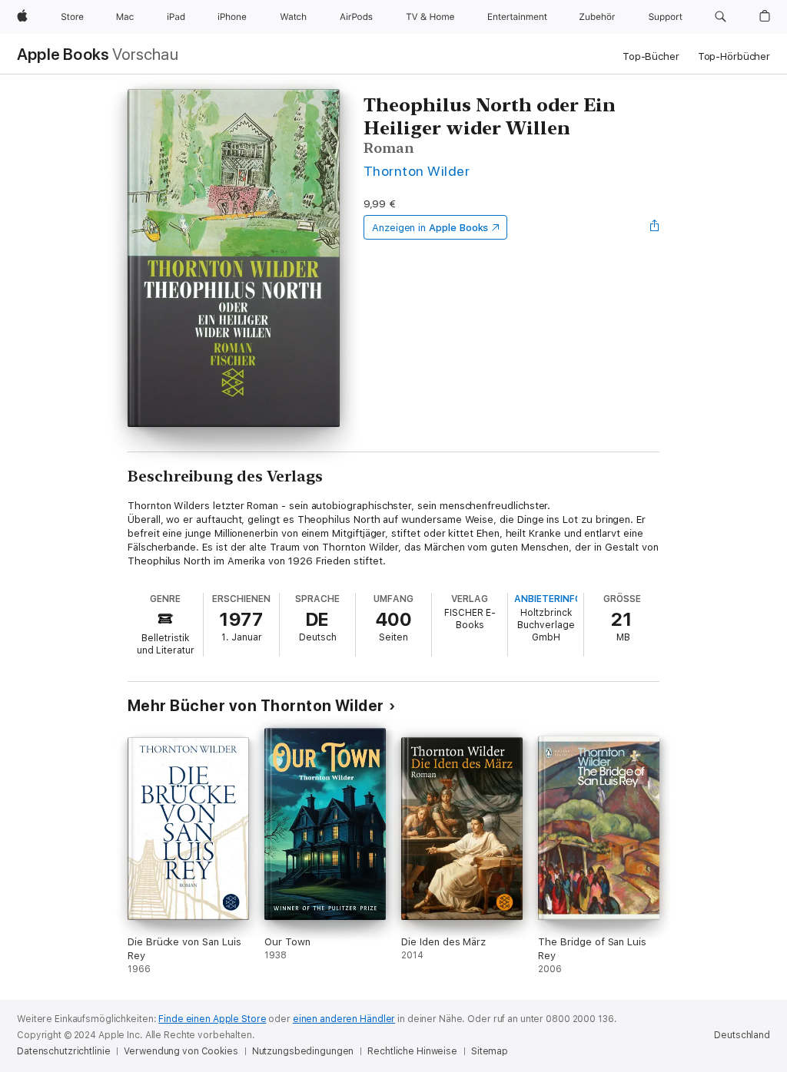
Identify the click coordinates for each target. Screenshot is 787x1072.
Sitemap (489, 1051)
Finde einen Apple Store (212, 1019)
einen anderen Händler (344, 1019)
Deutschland (742, 1035)
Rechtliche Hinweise (412, 1051)
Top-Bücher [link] (651, 56)
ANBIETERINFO (548, 599)
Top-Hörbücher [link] (734, 56)
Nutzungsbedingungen (303, 1051)
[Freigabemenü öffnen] (655, 227)
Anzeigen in (430, 227)
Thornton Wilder (417, 171)
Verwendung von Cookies (180, 1051)
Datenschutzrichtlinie (63, 1051)
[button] (720, 17)
